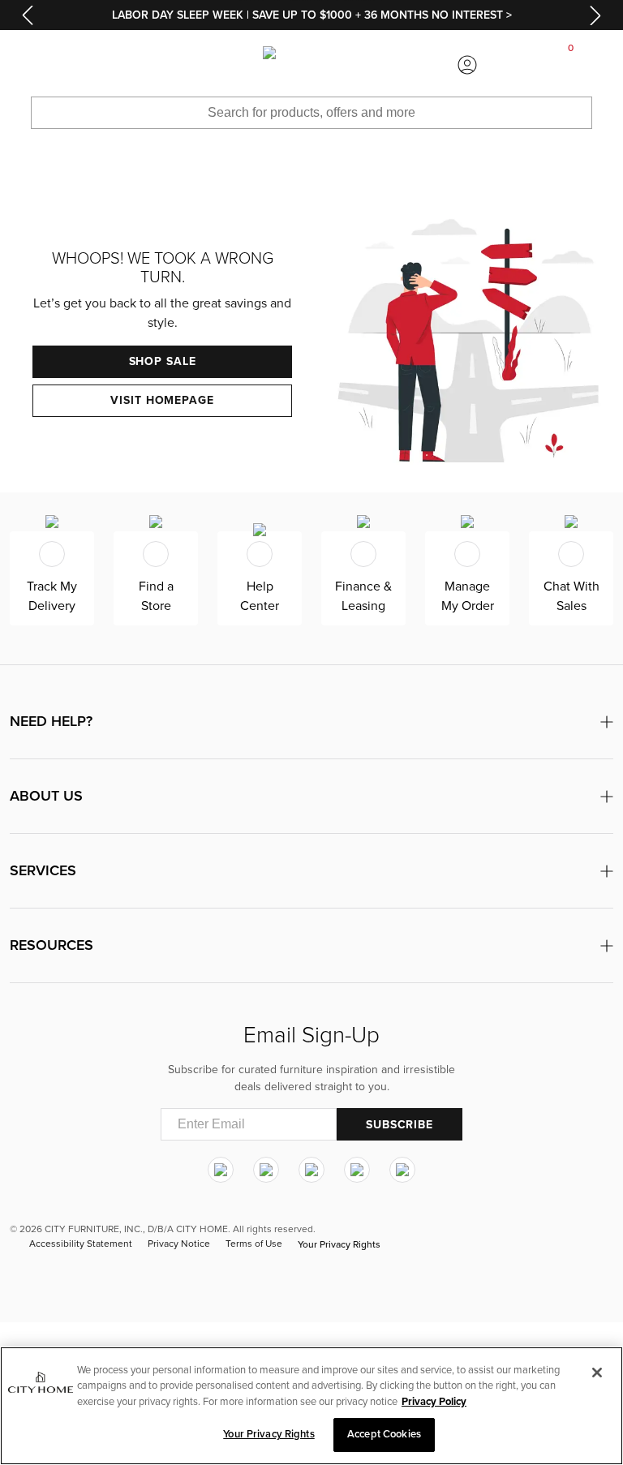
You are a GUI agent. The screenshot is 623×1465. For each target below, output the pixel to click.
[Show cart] (571, 65)
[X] (311, 1169)
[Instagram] (220, 1169)
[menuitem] (52, 65)
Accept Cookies (384, 1434)
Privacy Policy (434, 1401)
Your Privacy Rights (339, 1244)
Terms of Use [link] (254, 1243)
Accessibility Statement (80, 1243)
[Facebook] (266, 1169)
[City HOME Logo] (311, 65)
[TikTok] (402, 1169)
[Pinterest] (356, 1169)
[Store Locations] (155, 65)
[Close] (597, 1372)
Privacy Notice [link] (179, 1243)
